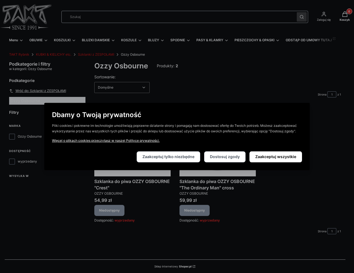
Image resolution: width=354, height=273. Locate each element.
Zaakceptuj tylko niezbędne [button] (168, 156)
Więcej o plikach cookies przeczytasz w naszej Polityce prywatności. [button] (106, 141)
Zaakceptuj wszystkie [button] (275, 156)
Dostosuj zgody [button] (225, 156)
